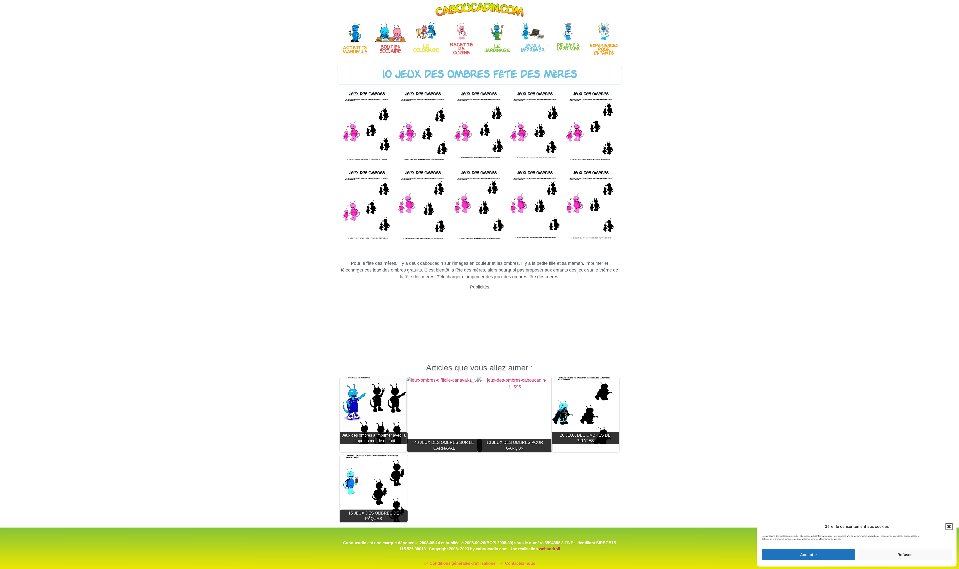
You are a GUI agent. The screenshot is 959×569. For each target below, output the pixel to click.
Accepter (808, 554)
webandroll (549, 549)
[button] (949, 526)
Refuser (905, 554)
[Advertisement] (479, 325)
